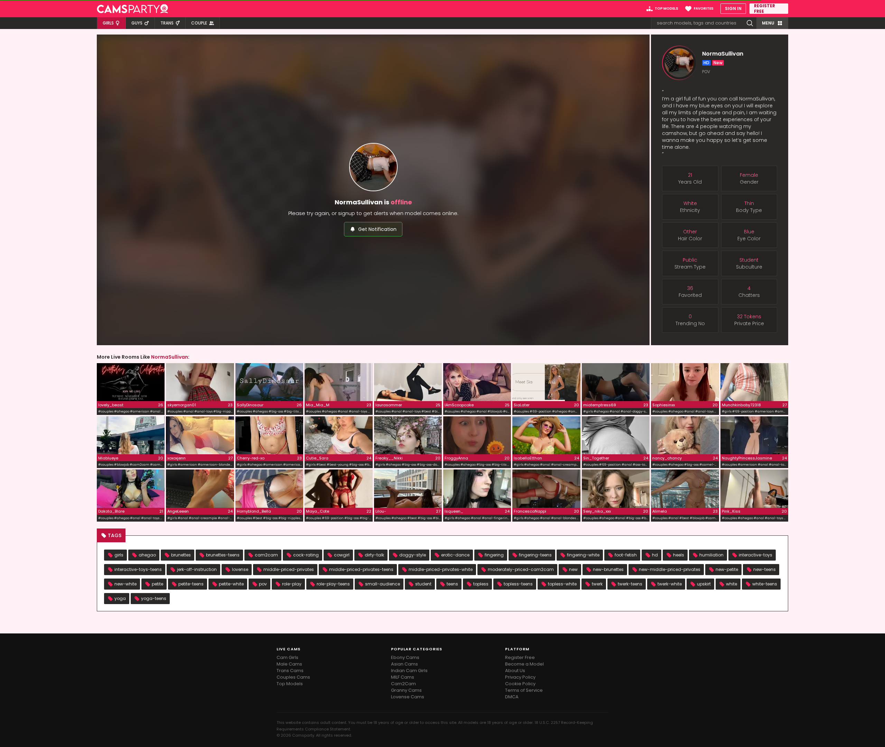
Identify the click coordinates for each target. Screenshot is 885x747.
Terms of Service (524, 690)
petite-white (231, 584)
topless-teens (518, 584)
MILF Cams (402, 677)
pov (263, 584)
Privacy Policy (520, 677)
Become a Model (524, 664)
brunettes (181, 555)
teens (452, 584)
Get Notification (377, 229)
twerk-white (670, 584)
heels (678, 555)
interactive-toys (755, 555)
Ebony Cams (405, 657)
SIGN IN (733, 8)
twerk (597, 584)
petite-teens (191, 584)
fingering (494, 555)
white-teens (764, 584)
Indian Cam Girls (409, 670)
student (423, 584)
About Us (515, 670)
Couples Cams (293, 677)
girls (118, 555)
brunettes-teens (223, 555)
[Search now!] (749, 23)
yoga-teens (153, 598)
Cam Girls (287, 657)
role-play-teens (333, 584)
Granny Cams (406, 690)
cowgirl (342, 555)
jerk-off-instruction (197, 569)
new (573, 569)
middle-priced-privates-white (441, 569)
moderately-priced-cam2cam (521, 569)
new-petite (727, 569)
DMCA (512, 697)
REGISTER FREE (764, 8)
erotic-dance (455, 555)
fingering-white (583, 555)
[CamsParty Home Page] (132, 8)
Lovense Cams (407, 697)
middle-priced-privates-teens (361, 569)
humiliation (711, 555)
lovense (240, 569)
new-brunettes (608, 569)
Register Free (520, 657)
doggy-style (412, 555)
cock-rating (306, 555)
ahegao (147, 555)
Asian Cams (404, 664)
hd (655, 555)
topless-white (562, 584)
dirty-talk (374, 555)
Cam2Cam (403, 683)
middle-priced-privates (288, 569)
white (731, 584)
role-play (291, 584)
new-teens (764, 569)
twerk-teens (630, 584)
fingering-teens (535, 555)
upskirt (704, 584)
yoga (120, 598)
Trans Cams (290, 670)
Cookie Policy (520, 683)
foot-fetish (626, 555)
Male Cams (289, 664)
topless (480, 584)
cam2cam (266, 555)
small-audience (382, 584)
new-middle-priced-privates (669, 569)
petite (157, 584)
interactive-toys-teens (138, 569)
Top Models (290, 683)
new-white (125, 584)
